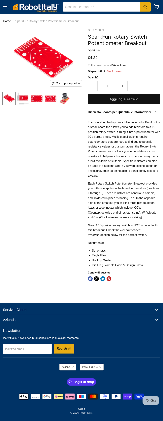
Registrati (64, 348)
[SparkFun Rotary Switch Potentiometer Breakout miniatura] (9, 98)
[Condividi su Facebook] (90, 278)
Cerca (81, 408)
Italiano (66, 366)
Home (7, 21)
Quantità (93, 77)
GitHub (96, 265)
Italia (90, 366)
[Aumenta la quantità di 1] (123, 86)
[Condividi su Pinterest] (109, 278)
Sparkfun (94, 50)
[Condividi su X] (96, 278)
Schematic (99, 250)
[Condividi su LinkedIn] (102, 278)
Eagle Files (99, 255)
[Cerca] (145, 7)
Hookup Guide (101, 260)
